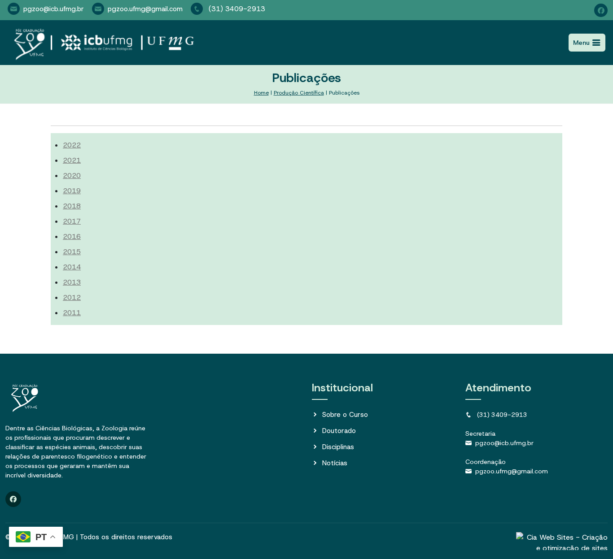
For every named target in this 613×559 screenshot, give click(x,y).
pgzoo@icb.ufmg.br (53, 8)
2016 (72, 236)
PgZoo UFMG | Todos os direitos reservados (102, 537)
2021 (72, 160)
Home (261, 92)
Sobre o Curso (345, 414)
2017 (72, 221)
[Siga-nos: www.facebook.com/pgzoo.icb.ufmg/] (601, 10)
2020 (72, 175)
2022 (72, 145)
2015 (72, 251)
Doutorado (339, 430)
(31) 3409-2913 (235, 8)
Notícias (334, 463)
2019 (72, 190)
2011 (72, 312)
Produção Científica (299, 92)
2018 (72, 206)
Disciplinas (338, 446)
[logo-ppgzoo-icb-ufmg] (102, 43)
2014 (72, 267)
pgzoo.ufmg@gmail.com (145, 8)
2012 (72, 297)
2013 (72, 282)
